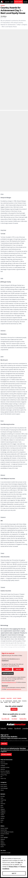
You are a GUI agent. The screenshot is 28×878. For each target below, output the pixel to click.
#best (19, 701)
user (11, 2)
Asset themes (17, 698)
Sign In (7, 669)
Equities (9, 698)
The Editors (4, 16)
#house (13, 702)
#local (18, 702)
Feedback (14, 709)
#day (2, 702)
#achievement (8, 701)
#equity (6, 702)
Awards (3, 698)
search (7, 2)
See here (4, 687)
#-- (1, 701)
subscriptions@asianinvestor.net (9, 682)
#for (10, 702)
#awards (15, 701)
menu (25, 2)
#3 (3, 701)
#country (24, 701)
